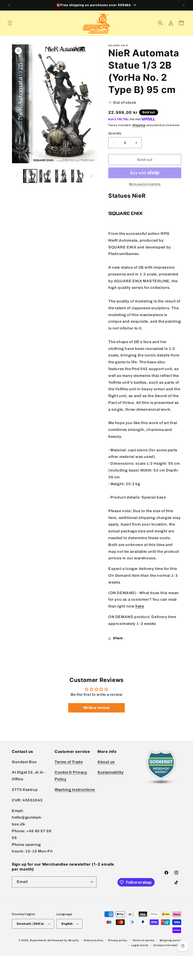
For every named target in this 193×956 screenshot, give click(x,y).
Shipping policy (170, 940)
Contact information (167, 945)
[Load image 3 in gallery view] (62, 176)
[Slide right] (91, 176)
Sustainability (110, 772)
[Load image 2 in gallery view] (46, 176)
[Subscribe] (91, 881)
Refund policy (93, 940)
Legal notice (139, 945)
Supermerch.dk (40, 940)
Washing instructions (75, 790)
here (139, 606)
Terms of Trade (69, 762)
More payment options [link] (145, 184)
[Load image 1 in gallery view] (30, 176)
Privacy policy (117, 940)
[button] (10, 23)
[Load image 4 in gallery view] (78, 176)
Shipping (138, 125)
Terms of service (143, 940)
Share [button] (118, 638)
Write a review (96, 708)
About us (106, 762)
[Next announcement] (184, 5)
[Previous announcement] (9, 5)
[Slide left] (17, 176)
